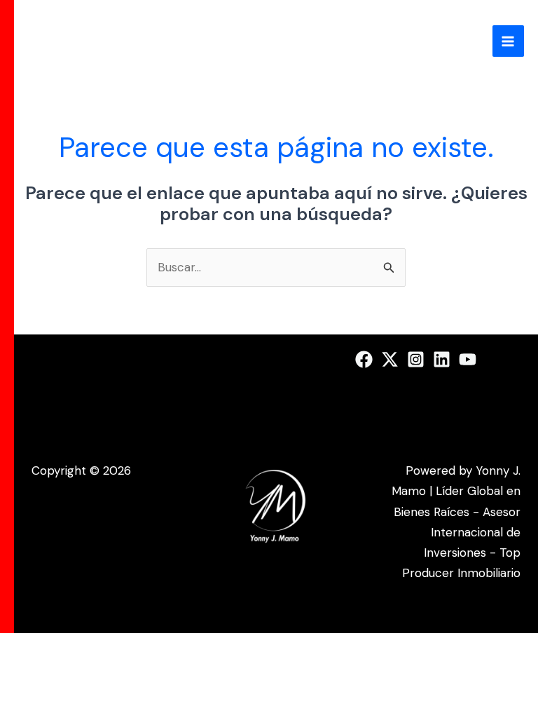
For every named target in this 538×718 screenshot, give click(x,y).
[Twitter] (390, 359)
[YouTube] (467, 359)
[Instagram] (416, 359)
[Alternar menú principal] (508, 41)
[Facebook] (364, 359)
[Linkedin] (441, 359)
